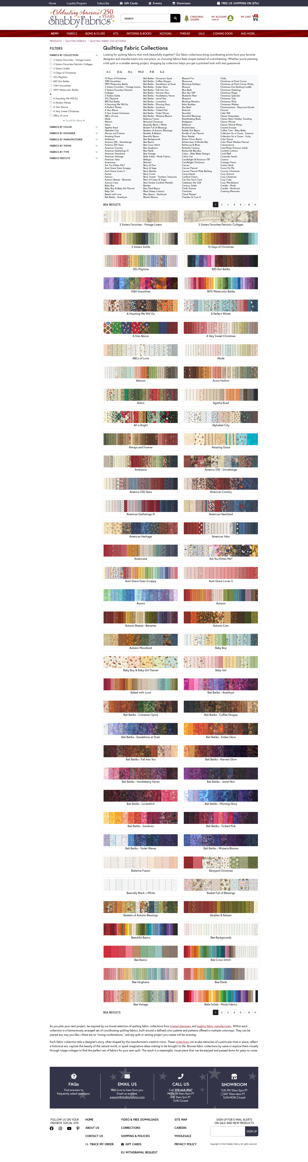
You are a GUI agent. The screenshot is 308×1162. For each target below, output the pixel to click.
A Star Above (60, 107)
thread (185, 33)
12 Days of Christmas (64, 72)
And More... (249, 33)
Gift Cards (130, 3)
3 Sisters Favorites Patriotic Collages (73, 64)
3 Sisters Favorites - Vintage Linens (72, 60)
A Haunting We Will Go (65, 98)
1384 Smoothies (62, 85)
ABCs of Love (60, 115)
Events (157, 3)
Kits (116, 33)
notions (166, 33)
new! (54, 33)
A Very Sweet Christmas (66, 111)
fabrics (72, 33)
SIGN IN (215, 19)
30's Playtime (60, 77)
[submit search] (175, 18)
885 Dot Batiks (61, 81)
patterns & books (139, 33)
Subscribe (103, 3)
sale (201, 33)
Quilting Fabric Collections (108, 41)
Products (56, 41)
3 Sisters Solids (61, 68)
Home (52, 3)
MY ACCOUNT (219, 16)
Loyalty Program (76, 3)
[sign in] (230, 18)
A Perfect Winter (62, 102)
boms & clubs (95, 33)
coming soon (223, 33)
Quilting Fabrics (75, 41)
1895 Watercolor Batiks (65, 89)
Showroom (183, 3)
